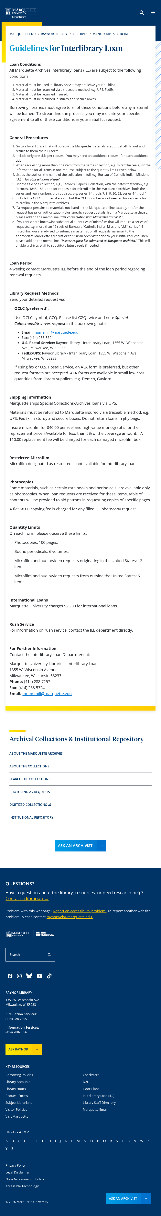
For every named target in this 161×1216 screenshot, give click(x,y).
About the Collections (29, 766)
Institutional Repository (31, 817)
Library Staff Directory (99, 1102)
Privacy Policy (15, 1165)
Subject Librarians (18, 1102)
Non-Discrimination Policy (24, 1179)
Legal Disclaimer (17, 1172)
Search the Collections (29, 779)
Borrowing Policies (19, 1075)
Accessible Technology (22, 1186)
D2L (86, 1082)
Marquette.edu (22, 34)
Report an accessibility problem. (79, 911)
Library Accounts (17, 1082)
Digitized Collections (28, 804)
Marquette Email (95, 1109)
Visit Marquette (16, 1116)
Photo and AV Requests (29, 792)
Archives (79, 34)
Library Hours (15, 1089)
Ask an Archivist (75, 845)
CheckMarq (91, 1075)
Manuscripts (103, 34)
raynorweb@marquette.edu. (70, 916)
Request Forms (16, 1096)
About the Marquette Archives (36, 753)
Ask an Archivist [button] (123, 1198)
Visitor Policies (16, 1109)
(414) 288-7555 (16, 1019)
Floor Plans (91, 1089)
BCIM (124, 34)
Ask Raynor (18, 1049)
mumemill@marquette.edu (56, 332)
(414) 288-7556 (16, 1032)
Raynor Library (54, 34)
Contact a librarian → (26, 898)
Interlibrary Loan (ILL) (98, 1096)
